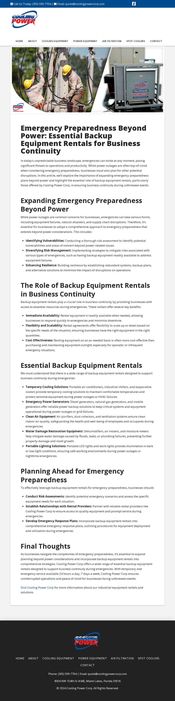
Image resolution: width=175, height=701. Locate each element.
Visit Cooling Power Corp (37, 587)
